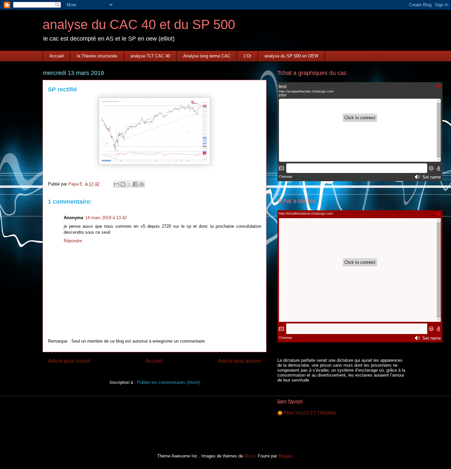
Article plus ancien (239, 361)
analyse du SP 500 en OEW (291, 55)
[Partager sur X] (129, 184)
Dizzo (249, 455)
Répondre (73, 240)
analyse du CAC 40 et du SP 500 (139, 24)
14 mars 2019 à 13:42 (106, 217)
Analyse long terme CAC (206, 55)
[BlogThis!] (123, 184)
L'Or (247, 55)
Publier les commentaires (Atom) (168, 382)
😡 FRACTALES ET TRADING (306, 413)
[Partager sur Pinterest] (141, 184)
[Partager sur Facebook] (135, 184)
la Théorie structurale (97, 55)
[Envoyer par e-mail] (116, 184)
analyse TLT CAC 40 (150, 55)
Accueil (57, 55)
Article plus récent (69, 361)
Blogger (285, 455)
